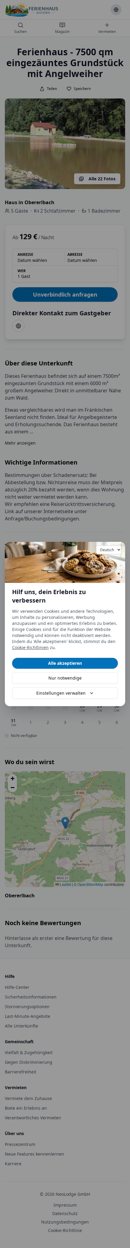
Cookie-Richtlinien (30, 647)
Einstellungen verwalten (61, 693)
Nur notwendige (65, 678)
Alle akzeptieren (65, 663)
